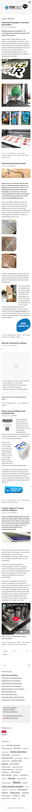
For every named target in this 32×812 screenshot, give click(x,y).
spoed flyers (25, 793)
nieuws (18, 335)
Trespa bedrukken (7, 638)
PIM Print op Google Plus (10, 712)
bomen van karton (5, 752)
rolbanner (5, 792)
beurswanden (25, 748)
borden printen (20, 155)
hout (6, 337)
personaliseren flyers (11, 502)
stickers (23, 795)
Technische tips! (11, 153)
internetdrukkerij (5, 772)
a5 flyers (23, 500)
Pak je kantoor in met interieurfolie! (12, 678)
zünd (19, 798)
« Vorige (5, 651)
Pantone (26, 786)
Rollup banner (15, 792)
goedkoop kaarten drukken (17, 766)
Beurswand (17, 748)
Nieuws (18, 337)
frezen (8, 157)
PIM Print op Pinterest (11, 718)
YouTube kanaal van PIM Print (14, 716)
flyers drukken (14, 764)
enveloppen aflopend (6, 760)
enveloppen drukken (16, 761)
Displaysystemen (11, 335)
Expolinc (5, 763)
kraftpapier (15, 775)
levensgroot (25, 403)
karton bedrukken (7, 775)
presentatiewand (22, 789)
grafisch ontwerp (19, 769)
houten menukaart (20, 311)
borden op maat (12, 155)
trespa (17, 644)
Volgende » (6, 654)
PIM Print (10, 18)
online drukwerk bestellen (13, 786)
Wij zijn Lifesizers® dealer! (14, 343)
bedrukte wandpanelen (7, 748)
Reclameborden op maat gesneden (12, 683)
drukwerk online (7, 758)
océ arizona (25, 782)
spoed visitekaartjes (6, 795)
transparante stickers (6, 798)
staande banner (16, 795)
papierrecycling (4, 789)
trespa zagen (23, 644)
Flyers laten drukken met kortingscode (14, 412)
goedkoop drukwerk (6, 767)
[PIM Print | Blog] (16, 8)
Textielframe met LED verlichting (11, 681)
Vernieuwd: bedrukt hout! (14, 163)
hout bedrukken (12, 337)
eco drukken (26, 758)
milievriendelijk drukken (21, 778)
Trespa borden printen (18, 636)
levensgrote (4, 778)
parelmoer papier (12, 789)
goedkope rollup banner (8, 769)
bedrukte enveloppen (13, 745)
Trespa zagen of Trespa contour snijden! (13, 509)
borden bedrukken (18, 751)
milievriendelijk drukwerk (6, 782)
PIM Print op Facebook (9, 707)
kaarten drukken (15, 772)
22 (27, 651)
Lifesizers (18, 392)
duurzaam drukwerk (18, 758)
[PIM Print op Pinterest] (4, 718)
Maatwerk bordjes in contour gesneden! (15, 23)
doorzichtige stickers (16, 755)
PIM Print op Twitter (9, 710)
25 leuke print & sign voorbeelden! (11, 686)
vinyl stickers (13, 798)
